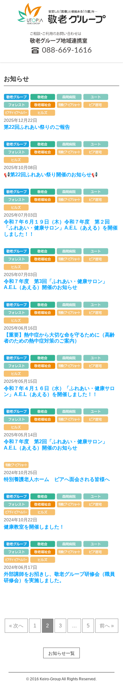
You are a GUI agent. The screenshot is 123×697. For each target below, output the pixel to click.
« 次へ (16, 625)
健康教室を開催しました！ (34, 527)
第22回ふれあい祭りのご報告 (37, 127)
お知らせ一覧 (61, 653)
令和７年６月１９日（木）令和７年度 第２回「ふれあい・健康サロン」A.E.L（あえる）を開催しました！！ (61, 227)
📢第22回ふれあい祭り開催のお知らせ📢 (51, 174)
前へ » (107, 625)
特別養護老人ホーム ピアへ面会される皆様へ (57, 479)
